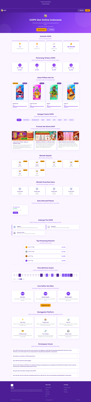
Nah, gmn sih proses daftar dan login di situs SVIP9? (24, 370)
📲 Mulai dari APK (45, 305)
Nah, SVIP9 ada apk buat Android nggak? (22, 360)
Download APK (48, 387)
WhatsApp (66, 391)
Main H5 (47, 389)
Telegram (65, 389)
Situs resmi (48, 391)
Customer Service (67, 387)
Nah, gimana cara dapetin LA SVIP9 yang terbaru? (24, 356)
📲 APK (87, 10)
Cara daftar (48, 394)
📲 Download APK (41, 29)
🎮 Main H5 (81, 10)
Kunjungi (15, 212)
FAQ (46, 396)
